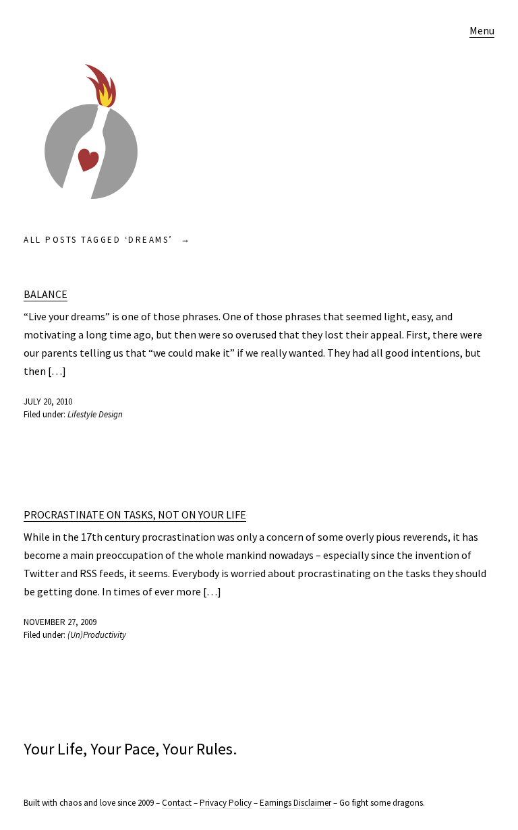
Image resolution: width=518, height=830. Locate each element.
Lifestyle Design (95, 414)
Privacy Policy (226, 802)
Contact (177, 802)
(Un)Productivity (96, 635)
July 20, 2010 (48, 401)
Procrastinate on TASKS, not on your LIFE (135, 514)
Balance (45, 294)
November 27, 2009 (60, 622)
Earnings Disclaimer (295, 802)
